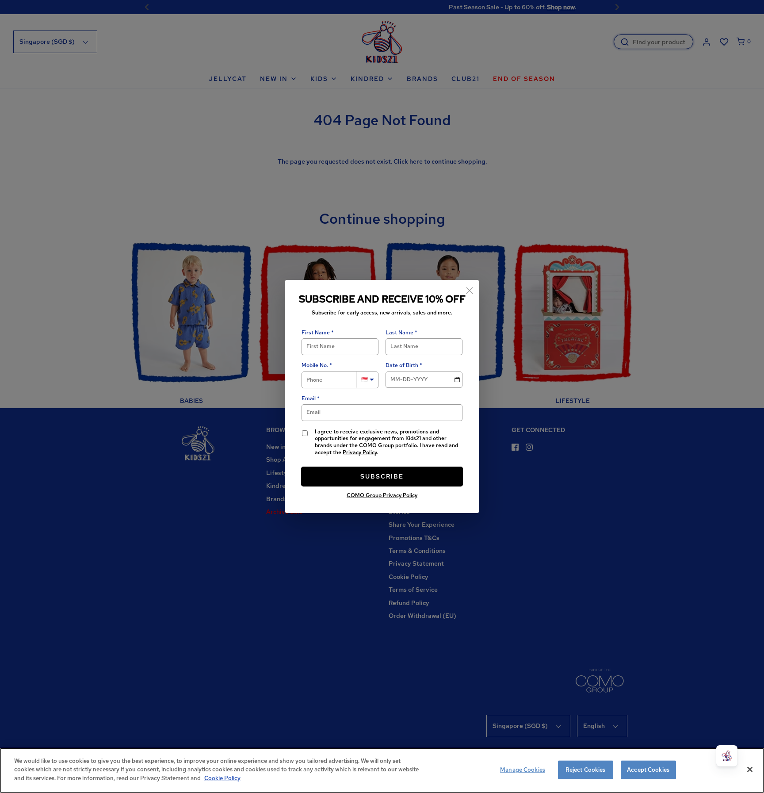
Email (309, 398)
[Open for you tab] (726, 755)
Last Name (399, 332)
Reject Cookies (585, 770)
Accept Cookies (648, 770)
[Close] (469, 289)
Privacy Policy (360, 452)
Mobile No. (315, 365)
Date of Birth (402, 365)
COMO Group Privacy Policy (382, 495)
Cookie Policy (222, 778)
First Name (316, 332)
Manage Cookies (522, 770)
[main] (382, 770)
